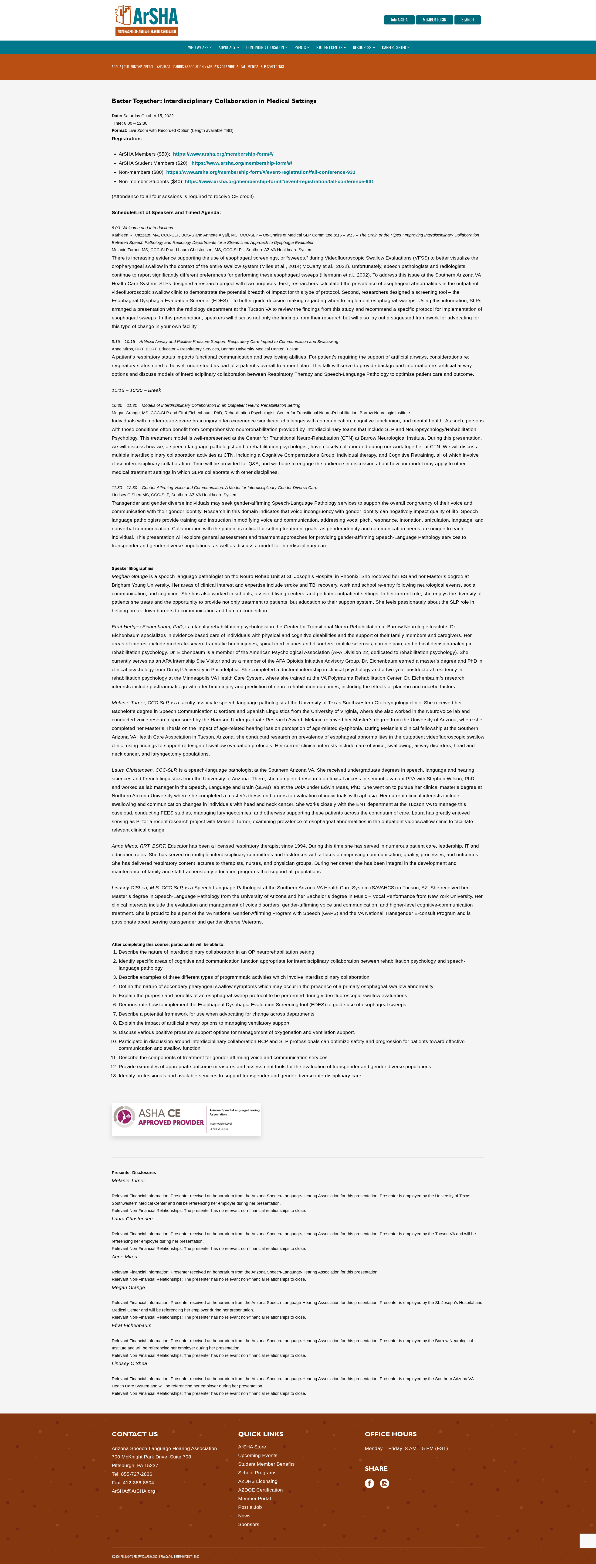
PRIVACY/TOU (166, 1556)
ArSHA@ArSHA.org (133, 1491)
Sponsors (248, 1524)
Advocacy (227, 48)
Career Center (394, 48)
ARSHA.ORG (151, 1556)
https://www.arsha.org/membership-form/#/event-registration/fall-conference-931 (261, 172)
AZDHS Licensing (258, 1481)
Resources (362, 48)
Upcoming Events (258, 1455)
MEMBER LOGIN (434, 20)
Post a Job (250, 1507)
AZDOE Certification (260, 1489)
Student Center (329, 48)
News (244, 1515)
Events (300, 48)
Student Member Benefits (266, 1464)
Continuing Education (265, 48)
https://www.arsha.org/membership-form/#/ (223, 154)
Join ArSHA (399, 20)
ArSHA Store (252, 1446)
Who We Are (198, 48)
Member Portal (254, 1498)
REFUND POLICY (184, 1556)
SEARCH (467, 20)
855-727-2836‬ (136, 1474)
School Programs (257, 1472)
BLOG (196, 1556)
